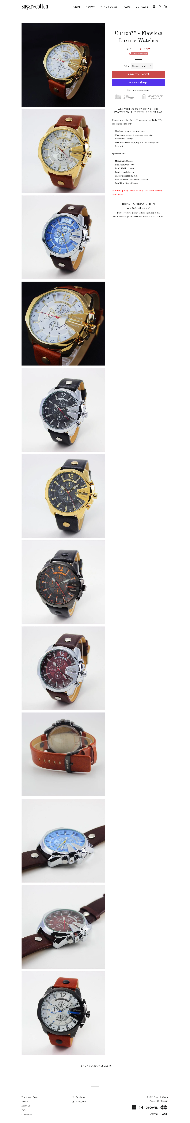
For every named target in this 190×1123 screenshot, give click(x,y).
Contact (142, 7)
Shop (77, 7)
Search (25, 1101)
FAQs (127, 7)
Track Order (109, 7)
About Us (26, 1105)
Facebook (80, 1097)
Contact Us (27, 1114)
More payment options (138, 90)
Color (126, 66)
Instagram (80, 1101)
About (90, 7)
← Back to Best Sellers (95, 1066)
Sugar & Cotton (161, 1097)
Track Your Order (30, 1097)
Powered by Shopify (158, 1101)
